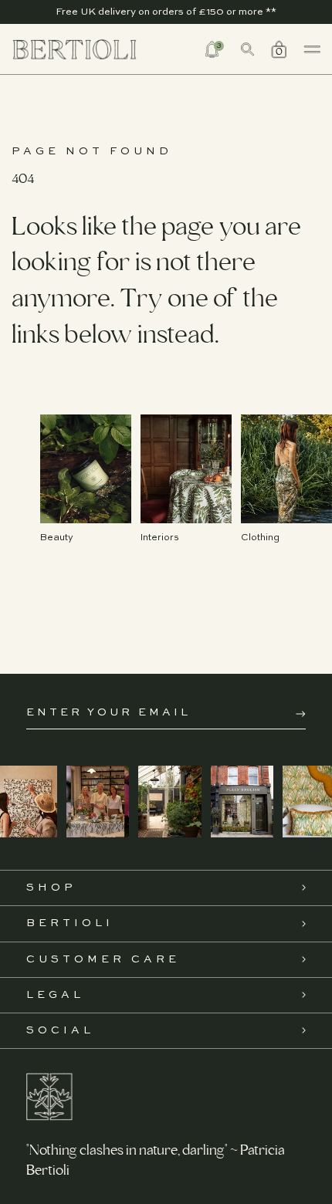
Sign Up (300, 714)
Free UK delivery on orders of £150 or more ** (166, 12)
